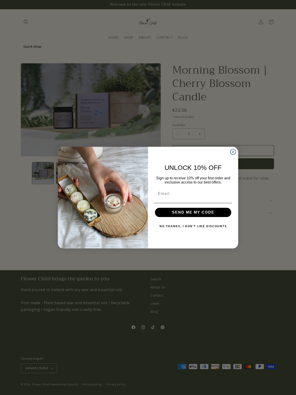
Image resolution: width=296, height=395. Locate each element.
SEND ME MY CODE (193, 212)
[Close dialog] (233, 152)
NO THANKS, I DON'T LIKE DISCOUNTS (193, 226)
